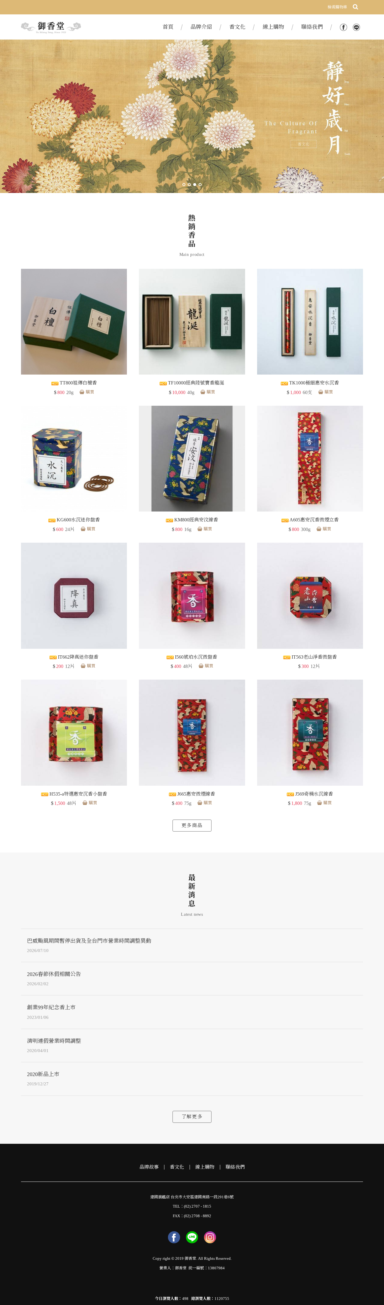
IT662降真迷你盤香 (77, 657)
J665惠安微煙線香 (195, 793)
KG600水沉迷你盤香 (78, 519)
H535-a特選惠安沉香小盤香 (77, 793)
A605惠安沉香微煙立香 (314, 519)
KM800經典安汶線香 (195, 519)
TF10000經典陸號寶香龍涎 (195, 382)
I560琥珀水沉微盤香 (195, 657)
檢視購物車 (337, 7)
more (192, 826)
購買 (90, 392)
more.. (192, 1117)
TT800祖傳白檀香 (77, 382)
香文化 (177, 1167)
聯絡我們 (235, 1167)
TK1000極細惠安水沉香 (313, 382)
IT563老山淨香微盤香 (313, 657)
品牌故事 (149, 1167)
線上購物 (204, 1167)
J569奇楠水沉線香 (313, 793)
